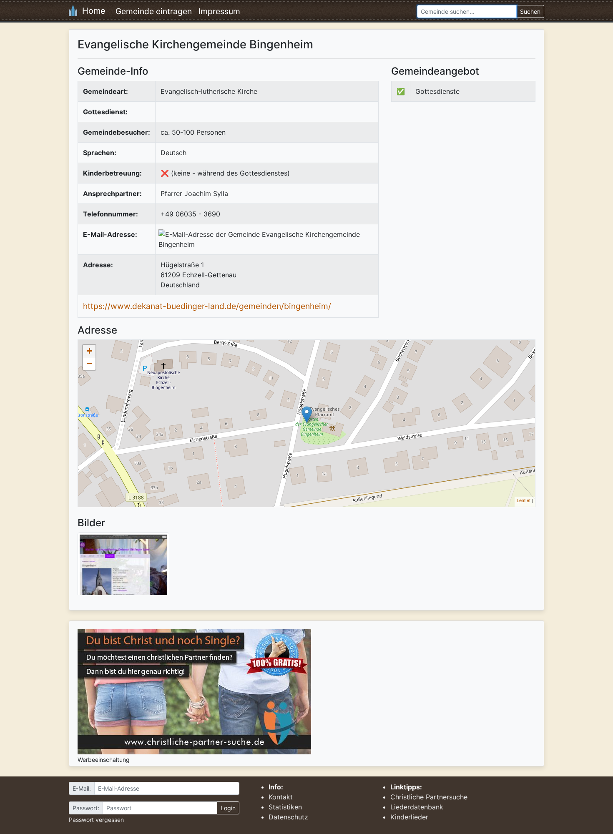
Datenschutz (288, 817)
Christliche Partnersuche (428, 797)
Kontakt (281, 797)
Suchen (530, 11)
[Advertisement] (461, 176)
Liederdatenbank (416, 807)
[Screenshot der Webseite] (123, 567)
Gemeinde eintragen (154, 11)
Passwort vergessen (96, 819)
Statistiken (285, 807)
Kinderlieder (409, 817)
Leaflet (523, 500)
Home (91, 11)
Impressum (219, 11)
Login (228, 807)
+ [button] (89, 351)
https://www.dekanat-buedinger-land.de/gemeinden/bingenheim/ (207, 306)
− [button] (89, 363)
